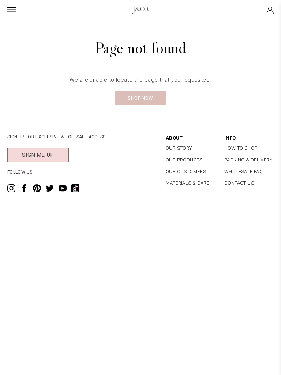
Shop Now (140, 98)
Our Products (184, 160)
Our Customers (186, 171)
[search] (162, 26)
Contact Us (239, 183)
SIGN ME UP (38, 155)
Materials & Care (187, 183)
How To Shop (240, 148)
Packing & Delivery (248, 160)
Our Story (179, 148)
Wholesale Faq (243, 171)
